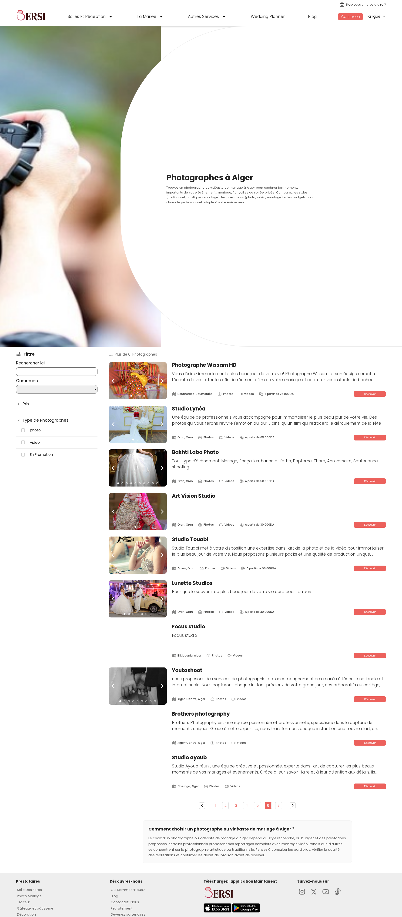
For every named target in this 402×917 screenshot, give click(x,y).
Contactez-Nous (125, 902)
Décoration (26, 914)
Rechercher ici (30, 363)
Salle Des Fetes (29, 889)
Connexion (350, 16)
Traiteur (23, 902)
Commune (27, 380)
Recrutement (122, 908)
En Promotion (41, 455)
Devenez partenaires (128, 914)
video (35, 442)
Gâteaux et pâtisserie (35, 908)
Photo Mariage (29, 896)
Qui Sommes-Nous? (128, 889)
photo (35, 430)
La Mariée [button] (146, 16)
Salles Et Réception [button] (87, 16)
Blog (312, 16)
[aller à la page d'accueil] (31, 22)
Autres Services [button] (203, 16)
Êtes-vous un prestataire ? (366, 4)
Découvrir (370, 394)
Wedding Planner (268, 16)
